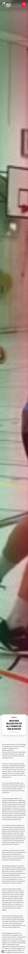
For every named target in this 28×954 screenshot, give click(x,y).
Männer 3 (14, 717)
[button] (2, 951)
